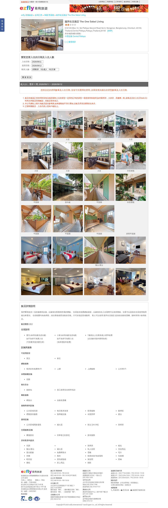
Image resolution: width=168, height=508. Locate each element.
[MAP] (109, 30)
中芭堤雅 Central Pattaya (75, 36)
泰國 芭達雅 (49, 15)
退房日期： (26, 65)
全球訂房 (38, 15)
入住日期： (26, 61)
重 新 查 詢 (26, 77)
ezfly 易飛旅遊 (27, 15)
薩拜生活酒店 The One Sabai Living (71, 15)
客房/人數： (26, 69)
